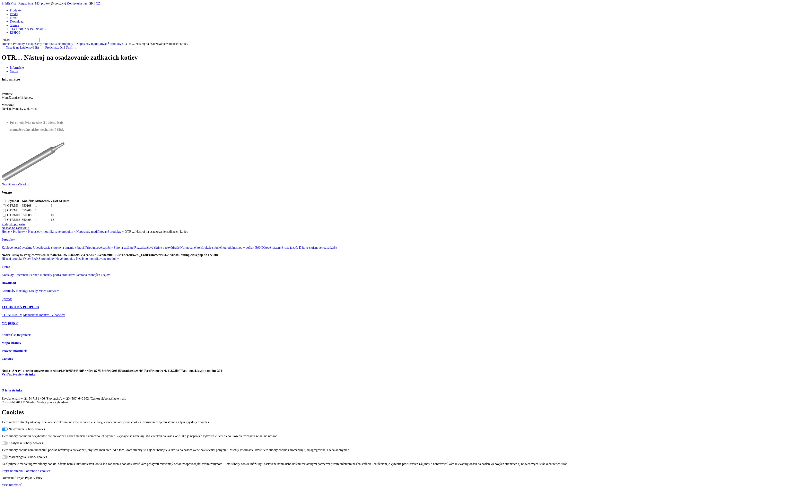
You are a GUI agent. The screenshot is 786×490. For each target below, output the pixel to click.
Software (53, 291)
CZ (98, 3)
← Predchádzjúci (52, 47)
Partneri (34, 275)
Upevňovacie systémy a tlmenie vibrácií (59, 247)
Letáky (33, 291)
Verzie (14, 71)
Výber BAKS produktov (39, 258)
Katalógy (22, 291)
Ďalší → (71, 47)
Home (6, 43)
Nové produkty (65, 258)
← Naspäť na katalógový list (20, 47)
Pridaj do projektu (13, 224)
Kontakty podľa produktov (57, 275)
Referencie (21, 275)
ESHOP (15, 32)
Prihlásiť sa (9, 3)
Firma (13, 17)
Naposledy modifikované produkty (50, 43)
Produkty (16, 10)
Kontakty (8, 275)
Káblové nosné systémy (17, 247)
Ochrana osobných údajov (93, 275)
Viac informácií (11, 485)
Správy (14, 25)
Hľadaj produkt (12, 258)
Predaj (14, 14)
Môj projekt (42, 3)
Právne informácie (14, 351)
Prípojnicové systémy (99, 247)
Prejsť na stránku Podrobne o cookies (26, 471)
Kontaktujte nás (77, 3)
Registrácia (25, 3)
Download (17, 21)
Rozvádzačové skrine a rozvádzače (157, 247)
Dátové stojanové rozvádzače (318, 247)
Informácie (17, 67)
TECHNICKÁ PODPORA (28, 29)
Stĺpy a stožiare (123, 247)
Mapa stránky (11, 343)
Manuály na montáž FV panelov (44, 315)
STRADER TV (12, 315)
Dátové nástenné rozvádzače (280, 247)
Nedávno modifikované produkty (97, 258)
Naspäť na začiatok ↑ (15, 184)
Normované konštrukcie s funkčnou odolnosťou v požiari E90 (220, 247)
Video (42, 291)
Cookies (7, 359)
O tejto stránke (12, 390)
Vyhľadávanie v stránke (18, 374)
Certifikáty (8, 291)
